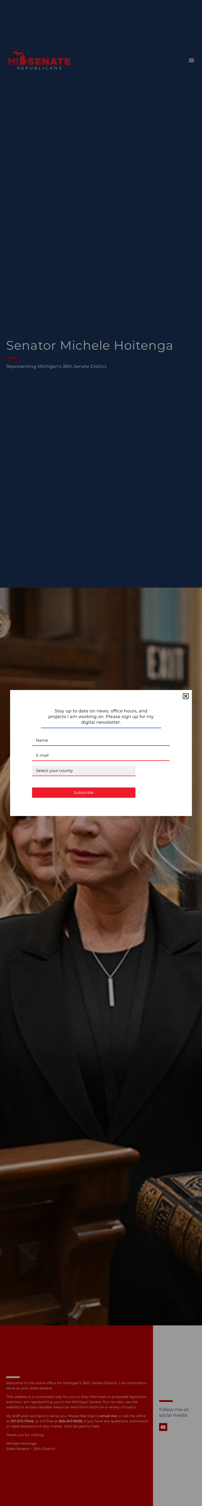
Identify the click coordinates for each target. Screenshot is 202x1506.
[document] (101, 753)
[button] (185, 696)
